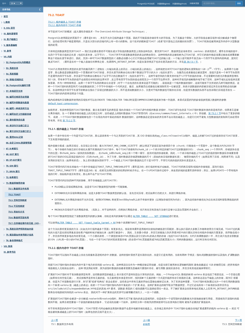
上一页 (54, 320)
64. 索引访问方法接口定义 (18, 131)
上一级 (146, 320)
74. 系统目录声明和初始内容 (19, 229)
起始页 (146, 324)
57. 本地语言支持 (14, 91)
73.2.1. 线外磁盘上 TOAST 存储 (64, 21)
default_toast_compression (63, 103)
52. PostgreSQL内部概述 (18, 62)
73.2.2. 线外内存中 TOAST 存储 (64, 25)
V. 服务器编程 (10, 45)
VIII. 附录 (8, 246)
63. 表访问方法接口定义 (17, 125)
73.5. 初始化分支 (16, 211)
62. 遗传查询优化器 (15, 119)
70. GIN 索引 (12, 165)
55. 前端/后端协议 (14, 79)
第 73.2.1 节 (214, 113)
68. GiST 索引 (12, 154)
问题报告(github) (179, 3)
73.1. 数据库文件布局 (18, 188)
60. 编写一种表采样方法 (17, 108)
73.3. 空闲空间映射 (17, 200)
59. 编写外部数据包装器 (17, 102)
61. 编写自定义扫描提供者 (18, 114)
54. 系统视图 (12, 73)
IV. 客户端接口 (11, 39)
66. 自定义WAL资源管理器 (19, 142)
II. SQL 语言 (9, 28)
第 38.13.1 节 (191, 61)
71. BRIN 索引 (13, 171)
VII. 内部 (8, 56)
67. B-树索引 (12, 148)
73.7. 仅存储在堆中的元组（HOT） (25, 223)
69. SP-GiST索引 (14, 160)
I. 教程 (7, 22)
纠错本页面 (194, 3)
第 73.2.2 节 (69, 120)
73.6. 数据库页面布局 (18, 217)
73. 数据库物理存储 (15, 183)
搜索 (239, 3)
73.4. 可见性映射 (16, 206)
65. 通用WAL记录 (14, 137)
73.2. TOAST (14, 194)
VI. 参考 (7, 50)
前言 (6, 16)
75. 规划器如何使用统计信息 (19, 234)
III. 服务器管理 (11, 33)
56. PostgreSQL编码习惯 (18, 85)
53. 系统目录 (12, 68)
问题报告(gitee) (163, 3)
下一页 (238, 320)
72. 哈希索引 (12, 177)
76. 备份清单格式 (14, 240)
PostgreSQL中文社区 (146, 3)
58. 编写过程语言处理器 (17, 96)
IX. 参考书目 (10, 252)
